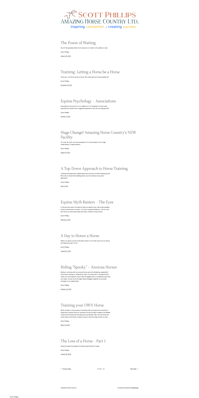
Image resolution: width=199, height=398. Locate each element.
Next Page (134, 369)
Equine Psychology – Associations (88, 101)
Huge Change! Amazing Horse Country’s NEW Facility (98, 134)
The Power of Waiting (78, 42)
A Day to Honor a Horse (80, 235)
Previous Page (66, 369)
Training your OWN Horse (82, 305)
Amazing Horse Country (68, 388)
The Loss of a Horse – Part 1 (83, 341)
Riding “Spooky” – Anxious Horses (89, 267)
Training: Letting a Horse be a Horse (90, 71)
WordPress (134, 388)
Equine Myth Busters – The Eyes (87, 202)
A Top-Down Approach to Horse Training (94, 168)
